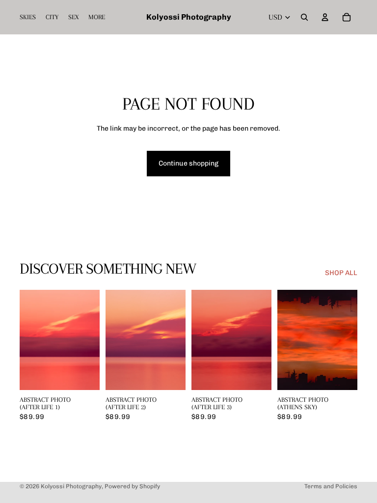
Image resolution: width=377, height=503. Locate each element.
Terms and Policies (330, 486)
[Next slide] (92, 340)
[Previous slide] (27, 340)
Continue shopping (188, 163)
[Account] (325, 17)
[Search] (304, 17)
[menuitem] (96, 17)
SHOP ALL (341, 273)
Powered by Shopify (132, 486)
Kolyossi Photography (71, 486)
